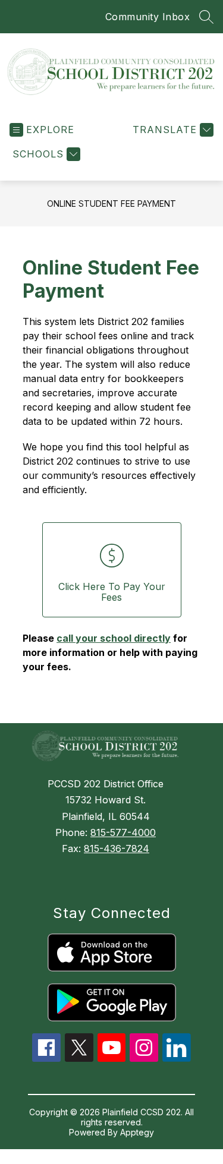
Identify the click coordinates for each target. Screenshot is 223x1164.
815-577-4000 (123, 832)
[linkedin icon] (176, 1058)
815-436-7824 (116, 848)
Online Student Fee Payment (111, 203)
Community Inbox (147, 17)
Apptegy (137, 1132)
